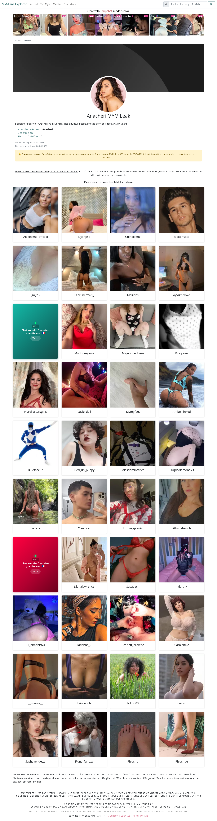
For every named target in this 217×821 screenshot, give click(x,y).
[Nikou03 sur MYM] (132, 676)
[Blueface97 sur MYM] (35, 443)
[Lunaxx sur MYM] (35, 501)
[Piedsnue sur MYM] (181, 734)
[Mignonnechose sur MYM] (132, 326)
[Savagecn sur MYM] (132, 559)
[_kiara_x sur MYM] (181, 559)
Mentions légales (119, 815)
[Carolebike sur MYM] (181, 618)
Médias (57, 4)
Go (211, 4)
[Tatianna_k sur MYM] (84, 618)
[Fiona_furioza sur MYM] (84, 734)
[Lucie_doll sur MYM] (84, 385)
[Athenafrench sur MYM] (181, 501)
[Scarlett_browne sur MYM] (132, 618)
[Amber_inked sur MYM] (181, 385)
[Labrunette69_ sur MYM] (84, 268)
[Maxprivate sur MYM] (181, 210)
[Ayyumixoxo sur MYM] (181, 268)
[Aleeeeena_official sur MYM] (35, 210)
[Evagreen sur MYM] (181, 326)
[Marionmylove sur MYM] (84, 326)
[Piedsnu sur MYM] (132, 734)
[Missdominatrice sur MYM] (132, 443)
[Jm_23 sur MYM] (35, 268)
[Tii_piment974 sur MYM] (35, 618)
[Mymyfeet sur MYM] (132, 385)
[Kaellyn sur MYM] (181, 676)
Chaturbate (69, 4)
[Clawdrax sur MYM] (84, 501)
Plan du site (141, 815)
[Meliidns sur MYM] (132, 268)
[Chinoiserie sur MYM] (132, 210)
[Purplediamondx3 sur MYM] (181, 443)
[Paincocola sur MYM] (84, 676)
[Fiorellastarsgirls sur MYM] (35, 385)
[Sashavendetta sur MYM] (35, 734)
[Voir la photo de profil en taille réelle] (108, 102)
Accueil (34, 4)
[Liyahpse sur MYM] (84, 210)
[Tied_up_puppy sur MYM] (84, 443)
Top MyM (45, 4)
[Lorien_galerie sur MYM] (132, 501)
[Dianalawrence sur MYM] (84, 559)
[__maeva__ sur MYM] (35, 676)
